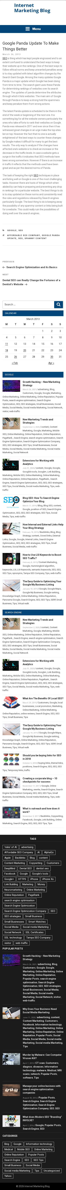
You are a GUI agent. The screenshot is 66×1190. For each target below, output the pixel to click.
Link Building (53, 471)
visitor (5, 411)
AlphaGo (49, 852)
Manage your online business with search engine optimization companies (42, 1089)
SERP (53, 599)
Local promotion (43, 706)
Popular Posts (31, 978)
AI (38, 852)
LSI (14, 569)
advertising (43, 389)
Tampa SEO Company (33, 573)
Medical (51, 1070)
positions (27, 766)
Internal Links (31, 539)
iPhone (34, 879)
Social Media (16, 407)
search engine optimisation (22, 400)
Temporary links (15, 770)
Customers (28, 393)
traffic (27, 770)
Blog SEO (47, 505)
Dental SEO (26, 868)
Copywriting (57, 816)
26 (15, 356)
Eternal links (57, 763)
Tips (52, 486)
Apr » (51, 363)
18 (6, 350)
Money (41, 884)
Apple (7, 857)
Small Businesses (45, 404)
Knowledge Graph (11, 596)
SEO (5, 58)
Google (12, 230)
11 (6, 343)
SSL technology (13, 937)
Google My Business (33, 592)
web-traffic (14, 411)
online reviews (28, 713)
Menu (36, 29)
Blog (52, 389)
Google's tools (40, 873)
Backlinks (44, 532)
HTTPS (22, 879)
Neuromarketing (13, 889)
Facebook (28, 819)
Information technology (48, 1024)
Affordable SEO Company (23, 235)
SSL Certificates (34, 932)
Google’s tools (30, 471)
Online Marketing (11, 396)
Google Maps (54, 588)
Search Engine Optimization (23, 482)
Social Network (54, 407)
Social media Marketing (34, 407)
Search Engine (21, 438)
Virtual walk (23, 603)
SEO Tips (27, 445)
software (28, 1077)
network (35, 1074)
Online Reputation (46, 396)
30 (51, 356)
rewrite (37, 789)
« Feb (15, 363)
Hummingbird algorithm (42, 566)
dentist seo (42, 868)
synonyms (17, 573)
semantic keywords (41, 569)
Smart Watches (37, 921)
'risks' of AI (10, 847)
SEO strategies (28, 404)
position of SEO (38, 509)
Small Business (15, 717)
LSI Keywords (24, 569)
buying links (44, 763)
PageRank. (8, 438)
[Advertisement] (33, 20)
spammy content (36, 238)
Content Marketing (48, 562)
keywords (7, 569)
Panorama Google (11, 599)
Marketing (56, 393)
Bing (6, 1144)
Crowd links (46, 535)
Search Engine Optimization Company (41, 441)
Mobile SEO (19, 475)
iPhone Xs (48, 879)
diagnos (27, 1066)
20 (24, 350)
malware (41, 1070)
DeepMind (9, 868)
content (45, 427)
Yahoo (8, 1175)
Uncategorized (52, 1170)
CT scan (40, 1063)
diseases (38, 1066)
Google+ (42, 471)
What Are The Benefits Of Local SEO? (43, 698)
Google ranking (51, 592)
